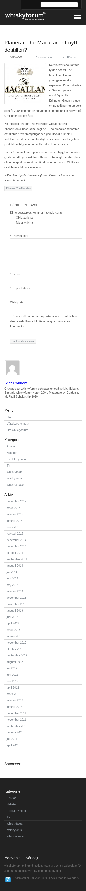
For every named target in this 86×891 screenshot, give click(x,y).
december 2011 (16, 713)
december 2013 (16, 597)
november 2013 (16, 604)
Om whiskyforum (17, 430)
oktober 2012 (15, 649)
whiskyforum (15, 478)
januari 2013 (14, 636)
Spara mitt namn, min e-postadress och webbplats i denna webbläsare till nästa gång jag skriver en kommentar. (44, 321)
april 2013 (13, 623)
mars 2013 (13, 629)
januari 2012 (14, 706)
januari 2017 (14, 520)
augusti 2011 (15, 732)
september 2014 (17, 559)
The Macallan (23, 188)
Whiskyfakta (14, 472)
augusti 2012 (15, 662)
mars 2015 (13, 527)
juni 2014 (12, 578)
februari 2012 (15, 700)
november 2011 (16, 719)
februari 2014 (15, 591)
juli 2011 (12, 739)
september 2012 (17, 655)
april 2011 (13, 745)
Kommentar (19, 235)
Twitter (35, 5)
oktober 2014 (15, 552)
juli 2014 (12, 572)
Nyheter (12, 452)
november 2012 (16, 642)
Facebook (30, 5)
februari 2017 (15, 514)
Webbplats (17, 302)
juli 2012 (12, 668)
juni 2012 (12, 674)
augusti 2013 (15, 610)
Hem (10, 417)
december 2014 (16, 540)
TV (8, 465)
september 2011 (17, 726)
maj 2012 (12, 681)
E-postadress (20, 288)
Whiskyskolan (15, 485)
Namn (15, 274)
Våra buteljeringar (18, 423)
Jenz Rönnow (68, 57)
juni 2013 (12, 617)
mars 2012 (13, 694)
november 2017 (16, 501)
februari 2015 (15, 533)
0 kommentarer (44, 57)
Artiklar (11, 446)
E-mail (25, 5)
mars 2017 (13, 508)
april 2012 (13, 687)
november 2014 (16, 546)
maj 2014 (12, 585)
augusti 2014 (15, 565)
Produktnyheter (16, 459)
